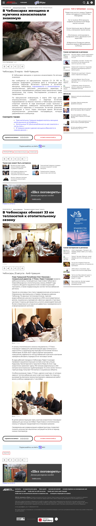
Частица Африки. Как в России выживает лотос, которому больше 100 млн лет (81, 81)
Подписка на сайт (20, 491)
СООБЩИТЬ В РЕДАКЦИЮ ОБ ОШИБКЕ (60, 493)
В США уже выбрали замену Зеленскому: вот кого (79, 128)
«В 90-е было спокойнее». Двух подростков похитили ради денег (81, 269)
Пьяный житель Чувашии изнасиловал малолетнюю (48, 172)
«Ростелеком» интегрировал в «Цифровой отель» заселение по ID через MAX (78, 36)
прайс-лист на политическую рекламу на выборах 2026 (31, 493)
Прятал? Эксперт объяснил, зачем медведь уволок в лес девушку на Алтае (81, 258)
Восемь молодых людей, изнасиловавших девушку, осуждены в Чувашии (18, 167)
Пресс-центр (42, 489)
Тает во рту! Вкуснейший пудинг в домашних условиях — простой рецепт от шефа (81, 276)
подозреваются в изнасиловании (46, 86)
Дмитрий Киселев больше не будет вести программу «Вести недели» (81, 109)
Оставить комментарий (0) (48, 137)
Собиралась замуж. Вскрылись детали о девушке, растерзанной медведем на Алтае (81, 87)
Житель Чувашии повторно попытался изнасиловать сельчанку (19, 179)
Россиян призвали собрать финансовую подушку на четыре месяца (80, 116)
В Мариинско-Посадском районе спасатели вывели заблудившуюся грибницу (78, 44)
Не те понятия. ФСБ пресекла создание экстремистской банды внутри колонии (78, 21)
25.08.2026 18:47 (7, 209)
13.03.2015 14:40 (7, 7)
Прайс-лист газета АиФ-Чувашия (57, 491)
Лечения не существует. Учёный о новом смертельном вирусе (81, 73)
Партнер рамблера (31, 519)
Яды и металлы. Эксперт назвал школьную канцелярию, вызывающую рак (80, 282)
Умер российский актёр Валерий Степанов (80, 97)
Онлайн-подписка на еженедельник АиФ (75, 489)
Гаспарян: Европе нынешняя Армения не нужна (79, 103)
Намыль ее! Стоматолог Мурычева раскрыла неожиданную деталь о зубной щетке (81, 68)
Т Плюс (5, 264)
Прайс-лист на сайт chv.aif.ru (36, 491)
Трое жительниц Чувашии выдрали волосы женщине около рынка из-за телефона (36, 121)
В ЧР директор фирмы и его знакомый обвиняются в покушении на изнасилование (19, 173)
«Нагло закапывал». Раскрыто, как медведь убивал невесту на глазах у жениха (81, 251)
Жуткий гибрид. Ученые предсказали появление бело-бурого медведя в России (82, 56)
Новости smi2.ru (9, 204)
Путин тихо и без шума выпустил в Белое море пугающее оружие (81, 121)
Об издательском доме (30, 489)
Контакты (18, 489)
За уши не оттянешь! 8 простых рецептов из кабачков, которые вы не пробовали (82, 264)
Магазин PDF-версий (54, 489)
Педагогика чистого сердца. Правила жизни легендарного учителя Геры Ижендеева (78, 14)
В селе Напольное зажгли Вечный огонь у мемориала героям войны (78, 29)
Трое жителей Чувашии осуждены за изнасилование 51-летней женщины (50, 167)
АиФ (15, 62)
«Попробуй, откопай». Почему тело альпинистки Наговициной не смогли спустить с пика (81, 62)
